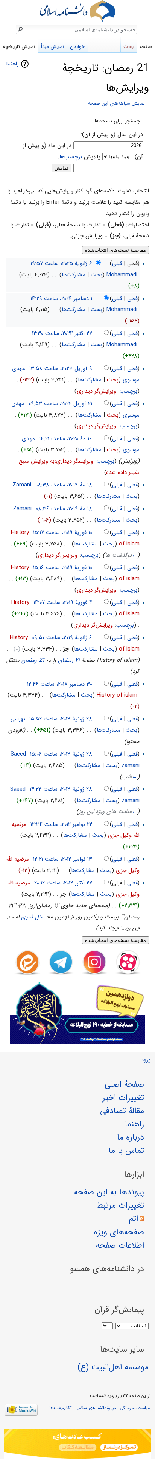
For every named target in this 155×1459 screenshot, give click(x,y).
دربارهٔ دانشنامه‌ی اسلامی (96, 1408)
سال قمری (32, 917)
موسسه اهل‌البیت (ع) (113, 1367)
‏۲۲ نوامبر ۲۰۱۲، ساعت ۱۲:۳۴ (61, 824)
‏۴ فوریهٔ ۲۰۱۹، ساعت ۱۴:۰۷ (62, 602)
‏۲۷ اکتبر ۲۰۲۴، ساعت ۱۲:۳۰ (62, 333)
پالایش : (79, 156)
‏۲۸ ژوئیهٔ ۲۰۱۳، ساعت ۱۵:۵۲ (60, 718)
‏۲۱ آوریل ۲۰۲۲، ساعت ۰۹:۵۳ (60, 403)
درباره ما (130, 1137)
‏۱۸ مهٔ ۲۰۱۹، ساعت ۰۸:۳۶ (64, 508)
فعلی (132, 298)
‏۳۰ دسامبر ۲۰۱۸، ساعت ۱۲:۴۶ (59, 684)
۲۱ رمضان (68, 660)
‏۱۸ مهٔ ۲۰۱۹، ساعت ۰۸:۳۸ (63, 484)
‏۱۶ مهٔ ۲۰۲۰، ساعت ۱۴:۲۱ (65, 438)
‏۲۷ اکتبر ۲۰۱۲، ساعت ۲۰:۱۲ (63, 882)
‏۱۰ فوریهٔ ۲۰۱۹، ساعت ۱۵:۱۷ (62, 532)
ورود (146, 1060)
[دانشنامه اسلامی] (77, 11)
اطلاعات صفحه (120, 1245)
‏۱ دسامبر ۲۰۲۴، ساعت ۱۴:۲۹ (61, 298)
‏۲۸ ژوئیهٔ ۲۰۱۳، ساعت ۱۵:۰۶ (61, 754)
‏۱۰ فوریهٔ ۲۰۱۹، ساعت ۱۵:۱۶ (62, 567)
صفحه (146, 47)
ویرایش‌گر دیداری (96, 391)
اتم (133, 1218)
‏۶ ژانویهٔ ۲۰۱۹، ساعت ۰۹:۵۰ (62, 637)
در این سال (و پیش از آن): (112, 134)
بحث (96, 274)
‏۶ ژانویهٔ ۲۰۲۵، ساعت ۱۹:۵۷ (61, 263)
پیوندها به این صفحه (109, 1192)
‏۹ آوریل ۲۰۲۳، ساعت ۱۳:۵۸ (60, 368)
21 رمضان (33, 660)
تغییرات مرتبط (120, 1205)
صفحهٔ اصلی (124, 1084)
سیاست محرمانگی (135, 1408)
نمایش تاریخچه (19, 47)
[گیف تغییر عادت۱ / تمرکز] (77, 1444)
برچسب (128, 391)
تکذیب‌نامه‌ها (60, 1408)
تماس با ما (126, 1150)
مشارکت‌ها (73, 274)
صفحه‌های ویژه (119, 1232)
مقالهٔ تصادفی (122, 1110)
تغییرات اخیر (123, 1097)
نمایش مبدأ (52, 47)
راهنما (12, 63)
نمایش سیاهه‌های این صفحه (116, 103)
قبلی (117, 263)
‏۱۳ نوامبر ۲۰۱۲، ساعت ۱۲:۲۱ (62, 859)
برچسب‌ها (70, 156)
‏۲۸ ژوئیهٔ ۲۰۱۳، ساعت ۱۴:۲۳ (61, 789)
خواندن (77, 47)
